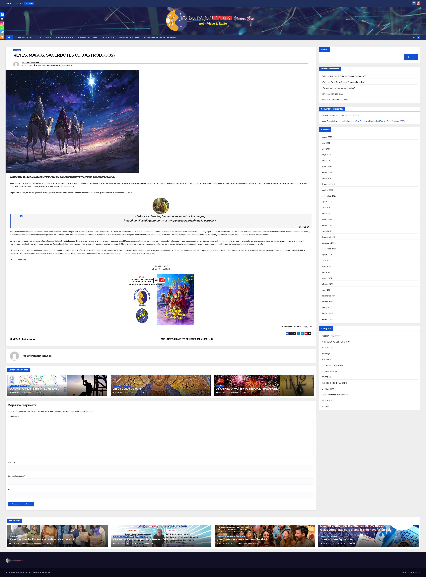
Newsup (36, 572)
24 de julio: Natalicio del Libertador (336, 100)
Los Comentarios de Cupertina (335, 395)
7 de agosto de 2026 (228, 543)
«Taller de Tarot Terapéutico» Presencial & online (343, 82)
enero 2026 (327, 178)
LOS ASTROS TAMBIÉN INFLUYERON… (34, 388)
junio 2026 (326, 149)
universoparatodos (32, 62)
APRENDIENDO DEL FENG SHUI (336, 342)
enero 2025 (326, 231)
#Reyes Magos (65, 65)
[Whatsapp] (2, 28)
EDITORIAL (17, 50)
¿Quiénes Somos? (23, 37)
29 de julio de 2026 (331, 543)
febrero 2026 (327, 172)
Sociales (325, 406)
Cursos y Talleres (87, 37)
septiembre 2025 (329, 196)
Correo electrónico (16, 476)
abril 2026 (326, 161)
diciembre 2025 (328, 184)
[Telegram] (2, 32)
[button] (414, 37)
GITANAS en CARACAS (349, 115)
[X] (2, 19)
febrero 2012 (327, 313)
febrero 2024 (327, 284)
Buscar (324, 49)
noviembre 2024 (329, 243)
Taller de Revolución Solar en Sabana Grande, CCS (344, 76)
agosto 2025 (327, 202)
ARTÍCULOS (107, 37)
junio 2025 (326, 208)
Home (404, 572)
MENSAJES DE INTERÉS (129, 37)
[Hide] (1, 41)
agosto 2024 (327, 255)
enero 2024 (327, 290)
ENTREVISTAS (328, 389)
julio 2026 (326, 143)
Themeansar (45, 572)
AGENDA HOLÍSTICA (64, 37)
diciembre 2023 (328, 296)
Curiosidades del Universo (333, 365)
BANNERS (326, 359)
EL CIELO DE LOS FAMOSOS (334, 383)
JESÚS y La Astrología (24, 339)
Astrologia (14, 385)
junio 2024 (326, 260)
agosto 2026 (327, 137)
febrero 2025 (327, 225)
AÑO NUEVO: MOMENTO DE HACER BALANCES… (185, 339)
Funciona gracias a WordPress (16, 572)
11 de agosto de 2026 (124, 543)
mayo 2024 (326, 266)
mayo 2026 (326, 155)
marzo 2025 (327, 219)
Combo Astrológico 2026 (332, 94)
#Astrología (41, 65)
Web (10, 489)
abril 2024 (326, 272)
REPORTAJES (328, 401)
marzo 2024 (327, 278)
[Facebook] (2, 14)
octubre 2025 (327, 190)
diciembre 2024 (328, 237)
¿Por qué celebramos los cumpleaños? (338, 88)
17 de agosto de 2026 (21, 543)
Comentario (13, 416)
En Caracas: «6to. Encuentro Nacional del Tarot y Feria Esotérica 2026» (374, 121)
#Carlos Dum (52, 65)
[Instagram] (2, 23)
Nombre (12, 462)
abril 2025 (326, 213)
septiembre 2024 (329, 249)
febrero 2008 (327, 319)
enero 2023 (326, 307)
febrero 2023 (327, 302)
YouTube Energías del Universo (160, 37)
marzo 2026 (327, 166)
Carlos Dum (43, 37)
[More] (2, 36)
